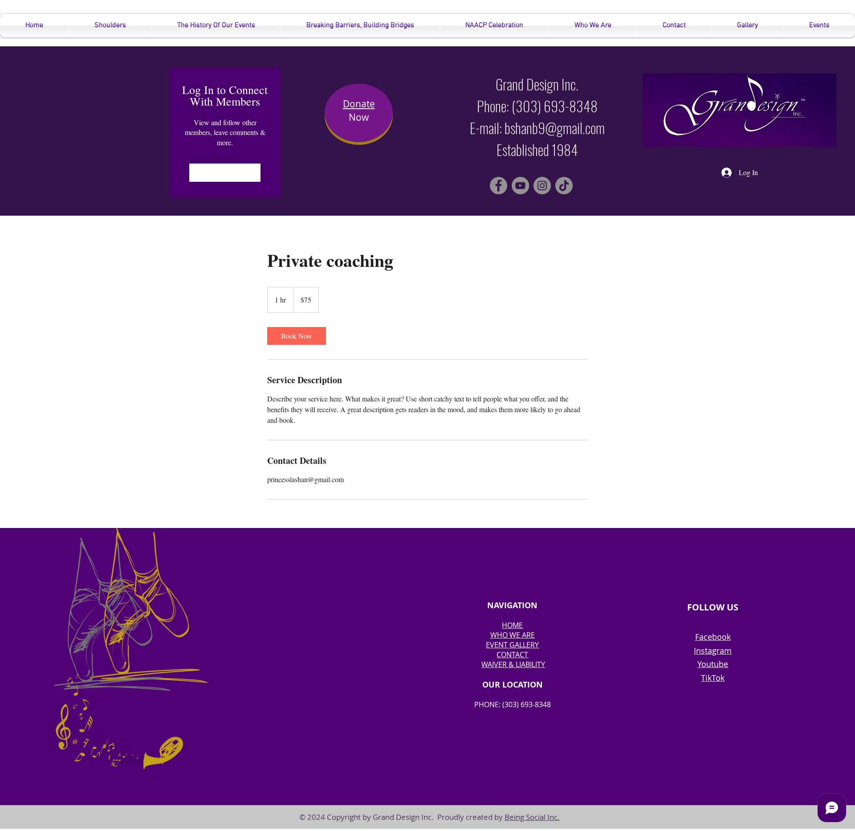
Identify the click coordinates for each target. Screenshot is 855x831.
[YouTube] (520, 185)
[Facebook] (498, 185)
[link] (296, 336)
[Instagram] (542, 185)
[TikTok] (564, 185)
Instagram (713, 650)
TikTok (713, 677)
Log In (225, 172)
